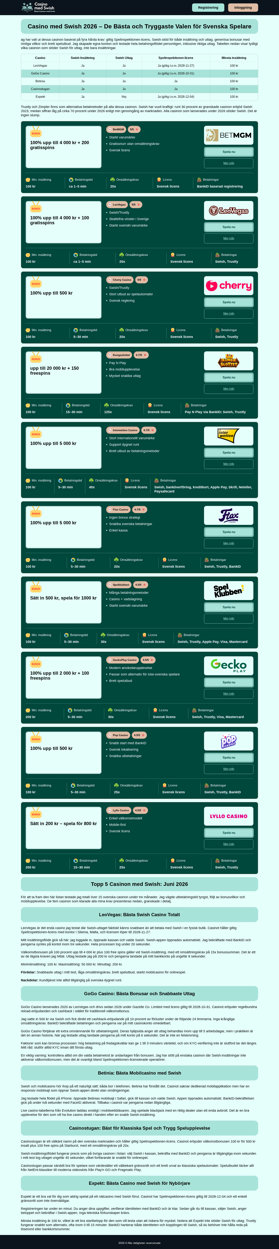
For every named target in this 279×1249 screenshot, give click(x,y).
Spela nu (229, 151)
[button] (272, 1059)
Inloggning (243, 7)
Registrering (208, 7)
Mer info (228, 163)
